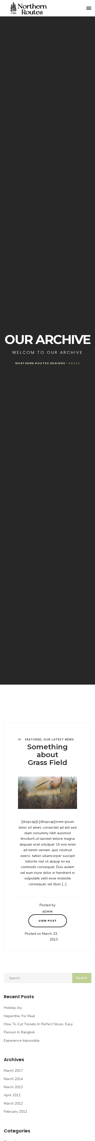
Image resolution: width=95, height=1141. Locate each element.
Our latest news (59, 739)
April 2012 (12, 1095)
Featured (33, 739)
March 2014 (13, 1079)
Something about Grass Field (47, 754)
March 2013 (13, 1087)
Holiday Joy (13, 1007)
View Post (48, 921)
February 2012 (15, 1111)
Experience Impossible (22, 1040)
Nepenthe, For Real (19, 1016)
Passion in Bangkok (19, 1032)
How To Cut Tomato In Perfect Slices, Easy (38, 1024)
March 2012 (13, 1103)
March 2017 (13, 1070)
